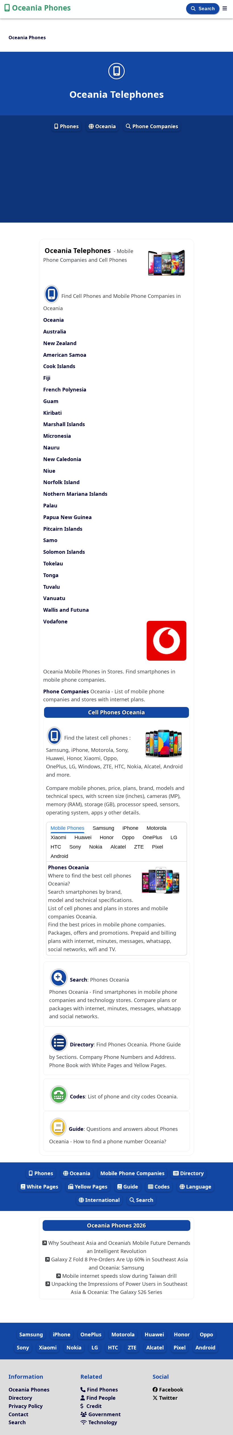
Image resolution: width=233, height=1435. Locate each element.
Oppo (128, 837)
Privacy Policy (26, 1406)
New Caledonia (62, 459)
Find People (100, 1397)
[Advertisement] (116, 177)
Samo (50, 540)
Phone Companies (154, 126)
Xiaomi (58, 837)
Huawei (82, 837)
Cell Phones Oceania (116, 712)
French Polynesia (64, 389)
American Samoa (64, 354)
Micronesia (57, 435)
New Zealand (59, 343)
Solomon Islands (64, 551)
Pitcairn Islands (62, 528)
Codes (76, 1096)
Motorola (157, 828)
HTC (56, 847)
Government (104, 1414)
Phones (69, 126)
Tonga (51, 575)
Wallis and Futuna (66, 609)
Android (59, 856)
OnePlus (152, 837)
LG (173, 837)
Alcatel (118, 847)
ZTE (139, 847)
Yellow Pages (90, 1186)
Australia (54, 331)
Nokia (95, 847)
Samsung (103, 828)
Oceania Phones (41, 8)
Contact (18, 1414)
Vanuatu (54, 598)
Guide (75, 1128)
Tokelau (53, 563)
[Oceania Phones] (224, 8)
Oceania (105, 126)
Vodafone (55, 621)
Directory (80, 1044)
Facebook (171, 1389)
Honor (107, 837)
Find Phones (102, 1389)
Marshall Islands (64, 424)
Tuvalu (51, 586)
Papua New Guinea (67, 517)
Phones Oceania (68, 867)
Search (207, 8)
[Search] (194, 8)
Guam (51, 401)
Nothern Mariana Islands (75, 493)
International (102, 1199)
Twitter (168, 1397)
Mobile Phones (67, 828)
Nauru (51, 447)
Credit (93, 1406)
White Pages (41, 1186)
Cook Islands (59, 366)
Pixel (157, 847)
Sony (75, 847)
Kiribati (52, 412)
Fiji (46, 377)
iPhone (130, 828)
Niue (49, 470)
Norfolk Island (61, 482)
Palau (50, 505)
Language (198, 1186)
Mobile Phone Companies (132, 1173)
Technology (102, 1422)
